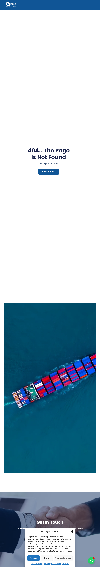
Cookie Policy (37, 564)
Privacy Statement (52, 564)
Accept (33, 558)
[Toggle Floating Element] (91, 560)
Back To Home (48, 171)
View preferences (63, 558)
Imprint (65, 564)
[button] (71, 531)
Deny (46, 558)
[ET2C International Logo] (11, 4)
